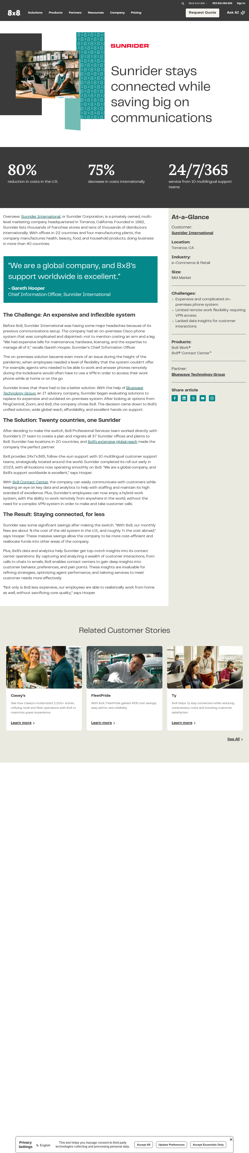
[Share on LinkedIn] (184, 398)
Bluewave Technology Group (198, 374)
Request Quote (202, 12)
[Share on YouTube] (203, 398)
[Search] (182, 3)
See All (233, 739)
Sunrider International (192, 233)
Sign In (241, 3)
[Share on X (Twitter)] (193, 398)
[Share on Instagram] (212, 398)
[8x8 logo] (15, 13)
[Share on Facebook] (175, 398)
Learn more (23, 723)
